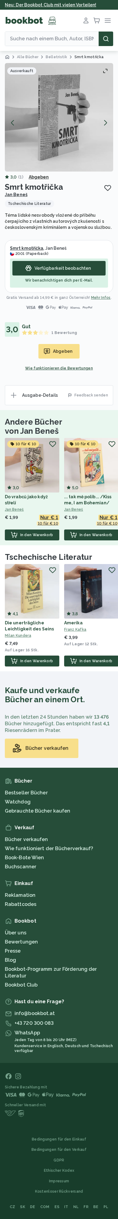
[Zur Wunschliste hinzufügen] (107, 187)
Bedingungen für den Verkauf (59, 1149)
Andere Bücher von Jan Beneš (33, 426)
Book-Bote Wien (24, 857)
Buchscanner (20, 867)
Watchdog (18, 802)
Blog (10, 960)
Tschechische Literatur (48, 557)
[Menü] (107, 20)
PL (106, 1207)
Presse (13, 951)
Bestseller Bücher (26, 793)
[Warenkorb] (96, 20)
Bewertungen (21, 942)
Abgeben (39, 177)
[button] (59, 117)
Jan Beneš (16, 194)
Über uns (15, 933)
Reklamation (20, 895)
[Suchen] (106, 39)
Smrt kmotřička (26, 248)
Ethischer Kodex (59, 1170)
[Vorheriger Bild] (12, 122)
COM (45, 1207)
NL (76, 1207)
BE (96, 1207)
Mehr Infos (101, 298)
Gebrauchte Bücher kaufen (37, 811)
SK (22, 1207)
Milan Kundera (18, 635)
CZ (12, 1207)
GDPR (59, 1160)
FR (86, 1207)
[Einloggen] (85, 20)
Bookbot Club (21, 985)
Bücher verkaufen (26, 839)
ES (57, 1207)
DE (32, 1207)
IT (66, 1207)
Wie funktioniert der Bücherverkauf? (49, 848)
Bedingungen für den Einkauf (59, 1139)
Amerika (73, 622)
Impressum (59, 1181)
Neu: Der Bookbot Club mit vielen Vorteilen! (50, 4)
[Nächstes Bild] (105, 122)
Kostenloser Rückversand (59, 1191)
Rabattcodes (20, 904)
